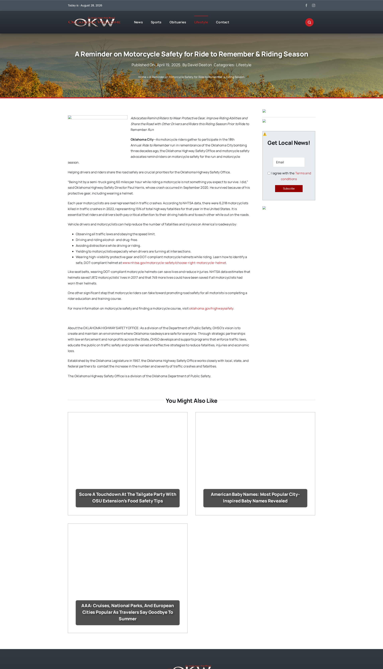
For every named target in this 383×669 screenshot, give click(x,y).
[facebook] (306, 5)
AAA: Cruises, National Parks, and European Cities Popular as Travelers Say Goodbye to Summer (127, 612)
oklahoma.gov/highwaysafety (211, 308)
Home (142, 77)
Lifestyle (243, 64)
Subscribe (289, 188)
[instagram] (313, 5)
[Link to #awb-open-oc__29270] (309, 22)
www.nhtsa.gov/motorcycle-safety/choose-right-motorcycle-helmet (174, 262)
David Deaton (200, 64)
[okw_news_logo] (94, 18)
